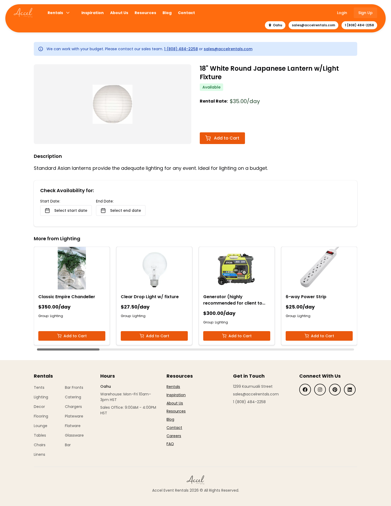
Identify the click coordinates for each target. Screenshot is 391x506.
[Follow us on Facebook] (305, 389)
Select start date (70, 210)
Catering (73, 397)
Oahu (277, 25)
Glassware (74, 435)
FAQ (170, 443)
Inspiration (92, 12)
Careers (174, 435)
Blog (167, 12)
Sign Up (365, 12)
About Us (119, 12)
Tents (39, 387)
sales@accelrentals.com (313, 25)
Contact (186, 12)
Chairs (39, 445)
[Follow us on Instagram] (320, 389)
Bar (68, 445)
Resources (145, 12)
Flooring (41, 416)
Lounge (40, 425)
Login (342, 12)
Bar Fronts (74, 387)
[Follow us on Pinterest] (335, 389)
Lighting (41, 397)
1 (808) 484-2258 (359, 25)
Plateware (74, 416)
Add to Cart (226, 138)
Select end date (125, 210)
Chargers (73, 406)
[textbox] (176, 415)
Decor (39, 406)
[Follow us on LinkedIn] (350, 389)
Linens (39, 454)
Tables (40, 435)
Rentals (55, 12)
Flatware (73, 425)
